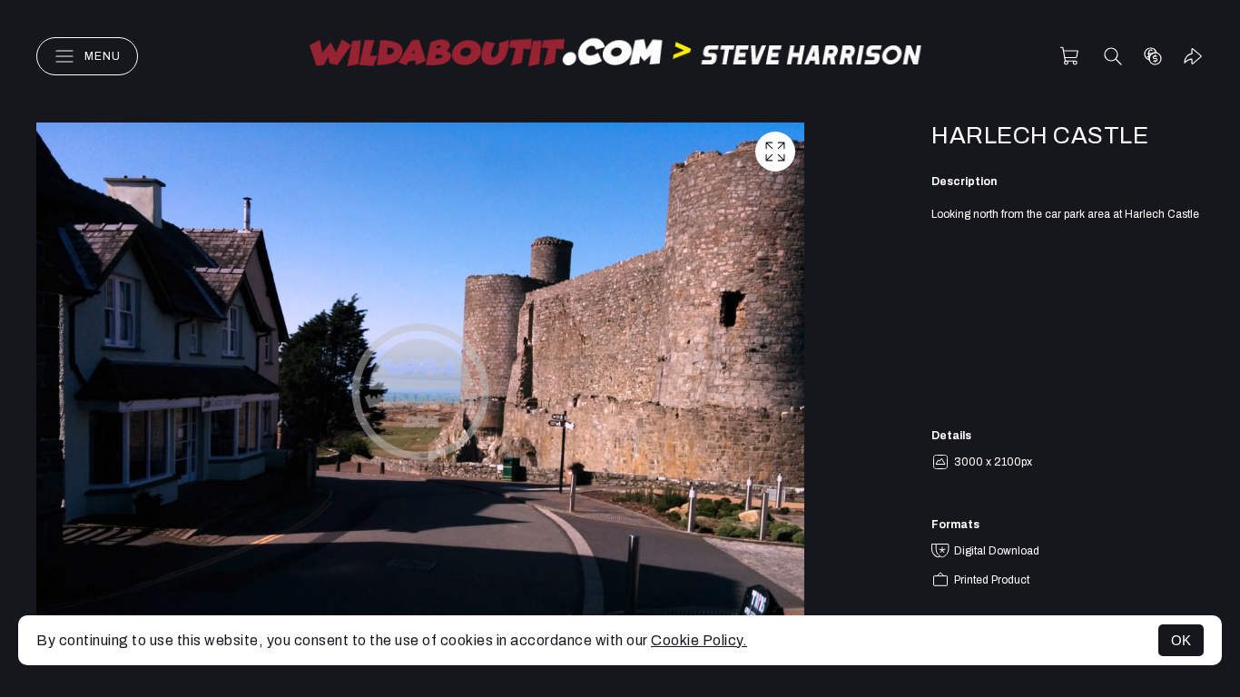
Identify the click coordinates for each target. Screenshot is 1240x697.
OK (1181, 640)
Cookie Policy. (699, 640)
